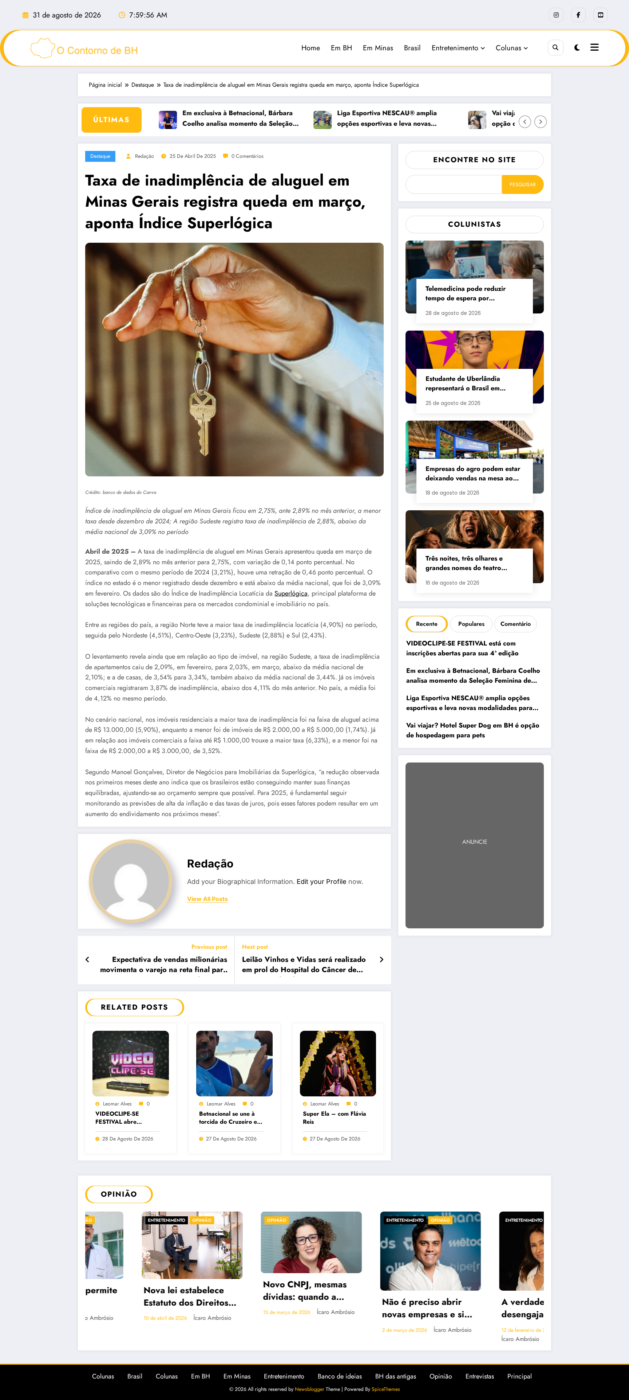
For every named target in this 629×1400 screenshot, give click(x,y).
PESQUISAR (523, 184)
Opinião (101, 1220)
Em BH (341, 48)
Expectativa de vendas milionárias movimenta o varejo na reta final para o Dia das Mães (163, 966)
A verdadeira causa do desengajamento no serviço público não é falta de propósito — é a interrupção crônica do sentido (372, 1309)
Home (310, 48)
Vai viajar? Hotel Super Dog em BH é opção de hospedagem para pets (472, 730)
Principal (519, 1383)
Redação (144, 156)
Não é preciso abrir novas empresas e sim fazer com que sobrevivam (251, 1309)
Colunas (508, 48)
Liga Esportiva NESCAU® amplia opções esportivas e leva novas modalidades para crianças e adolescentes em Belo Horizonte (353, 118)
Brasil (412, 48)
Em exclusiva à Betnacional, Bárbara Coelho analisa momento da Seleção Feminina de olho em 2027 (204, 118)
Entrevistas (480, 1383)
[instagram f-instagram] (556, 15)
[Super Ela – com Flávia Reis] (338, 1063)
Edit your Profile (322, 881)
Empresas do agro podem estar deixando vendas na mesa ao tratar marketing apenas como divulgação (473, 474)
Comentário (516, 624)
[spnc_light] (577, 48)
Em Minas (378, 48)
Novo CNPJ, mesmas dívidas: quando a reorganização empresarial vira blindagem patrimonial (133, 1291)
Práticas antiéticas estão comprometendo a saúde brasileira (491, 1297)
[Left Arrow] (525, 122)
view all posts (207, 899)
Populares (471, 624)
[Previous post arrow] (87, 960)
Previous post (209, 946)
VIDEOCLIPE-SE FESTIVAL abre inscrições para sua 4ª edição (124, 1118)
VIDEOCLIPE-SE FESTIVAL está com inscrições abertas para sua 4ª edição (463, 648)
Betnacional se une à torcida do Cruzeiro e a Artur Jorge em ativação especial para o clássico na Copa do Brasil (230, 1118)
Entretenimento (455, 48)
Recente (427, 624)
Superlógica (291, 593)
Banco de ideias (340, 1383)
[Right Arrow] (540, 122)
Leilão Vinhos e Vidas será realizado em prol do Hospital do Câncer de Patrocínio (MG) (304, 966)
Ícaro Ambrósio (160, 1312)
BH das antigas (395, 1383)
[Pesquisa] (555, 47)
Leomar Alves (117, 1103)
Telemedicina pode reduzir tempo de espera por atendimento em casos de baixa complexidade (473, 294)
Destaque (100, 156)
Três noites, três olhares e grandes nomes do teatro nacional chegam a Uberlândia (471, 564)
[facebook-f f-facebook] (578, 15)
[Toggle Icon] (593, 48)
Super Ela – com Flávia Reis (334, 1118)
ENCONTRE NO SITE (474, 160)
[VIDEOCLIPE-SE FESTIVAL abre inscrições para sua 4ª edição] (130, 1063)
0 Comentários (248, 156)
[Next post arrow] (381, 960)
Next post (255, 946)
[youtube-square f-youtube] (600, 15)
